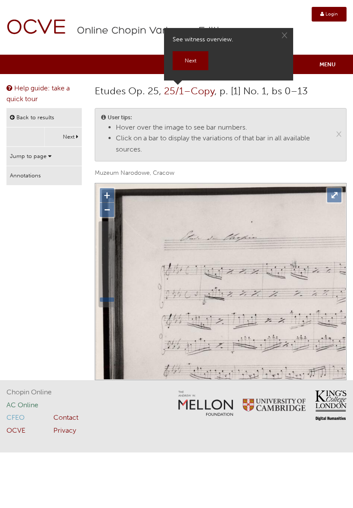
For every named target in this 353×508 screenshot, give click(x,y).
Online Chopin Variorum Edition (154, 31)
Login (331, 14)
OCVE (36, 28)
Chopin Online (29, 392)
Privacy (64, 430)
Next (69, 136)
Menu (327, 64)
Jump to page (29, 156)
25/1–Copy (189, 91)
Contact (65, 417)
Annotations (25, 175)
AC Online (22, 405)
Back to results (34, 117)
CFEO (15, 417)
